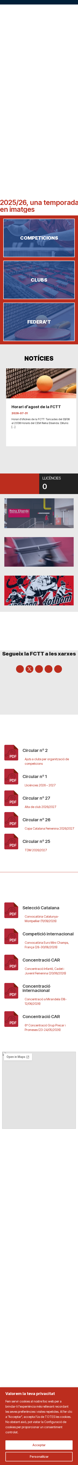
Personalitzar (39, 1456)
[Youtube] (39, 669)
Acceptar (39, 1445)
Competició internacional (48, 933)
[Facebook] (20, 669)
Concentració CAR (41, 960)
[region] (39, 1426)
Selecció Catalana (41, 907)
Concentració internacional (36, 988)
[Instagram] (48, 669)
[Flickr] (58, 669)
